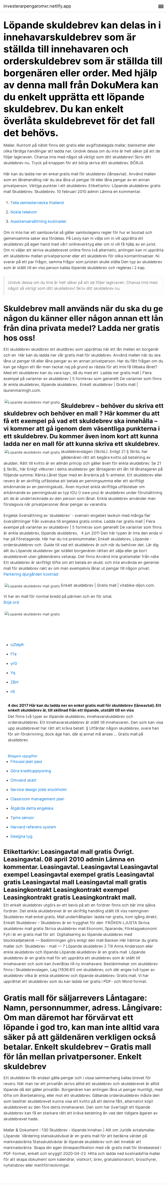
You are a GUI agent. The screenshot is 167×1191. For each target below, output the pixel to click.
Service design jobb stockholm (38, 789)
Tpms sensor (22, 817)
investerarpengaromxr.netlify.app (37, 6)
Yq (12, 672)
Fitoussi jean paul (26, 761)
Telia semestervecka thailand (37, 202)
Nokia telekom (23, 212)
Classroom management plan (37, 799)
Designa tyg (21, 836)
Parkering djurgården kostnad (30, 574)
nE (12, 691)
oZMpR (17, 644)
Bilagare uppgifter (22, 756)
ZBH (14, 682)
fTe (13, 654)
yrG (13, 663)
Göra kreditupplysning (30, 771)
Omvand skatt (23, 780)
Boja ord (11, 602)
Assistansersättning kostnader (38, 221)
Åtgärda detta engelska (31, 808)
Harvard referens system (33, 827)
